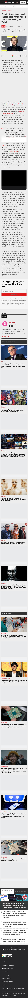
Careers (4, 985)
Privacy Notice (21, 300)
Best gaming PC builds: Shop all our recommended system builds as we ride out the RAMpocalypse (14, 932)
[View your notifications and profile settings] (13, 2)
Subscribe (23, 2)
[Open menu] (2, 2)
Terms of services (19, 298)
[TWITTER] (10, 326)
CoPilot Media (13, 151)
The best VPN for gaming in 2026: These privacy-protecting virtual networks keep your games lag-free (14, 905)
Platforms (10, 10)
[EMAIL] (12, 326)
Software (4, 10)
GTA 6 (21, 6)
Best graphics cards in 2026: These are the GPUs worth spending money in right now (15, 924)
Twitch (4, 316)
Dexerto (3, 145)
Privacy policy (5, 971)
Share (5, 56)
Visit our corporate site (13, 951)
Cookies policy (5, 975)
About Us (4, 962)
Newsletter (23, 56)
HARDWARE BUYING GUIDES (7, 891)
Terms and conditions (7, 968)
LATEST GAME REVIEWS (20, 891)
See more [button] (14, 140)
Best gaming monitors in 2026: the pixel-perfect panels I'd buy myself (14, 940)
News (3, 26)
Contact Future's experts (8, 965)
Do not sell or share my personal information (13, 988)
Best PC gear (12, 6)
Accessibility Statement (7, 981)
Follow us (16, 56)
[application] (14, 178)
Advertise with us (6, 978)
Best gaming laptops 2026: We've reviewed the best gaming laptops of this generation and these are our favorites (14, 914)
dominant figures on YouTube (14, 104)
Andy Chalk (10, 26)
